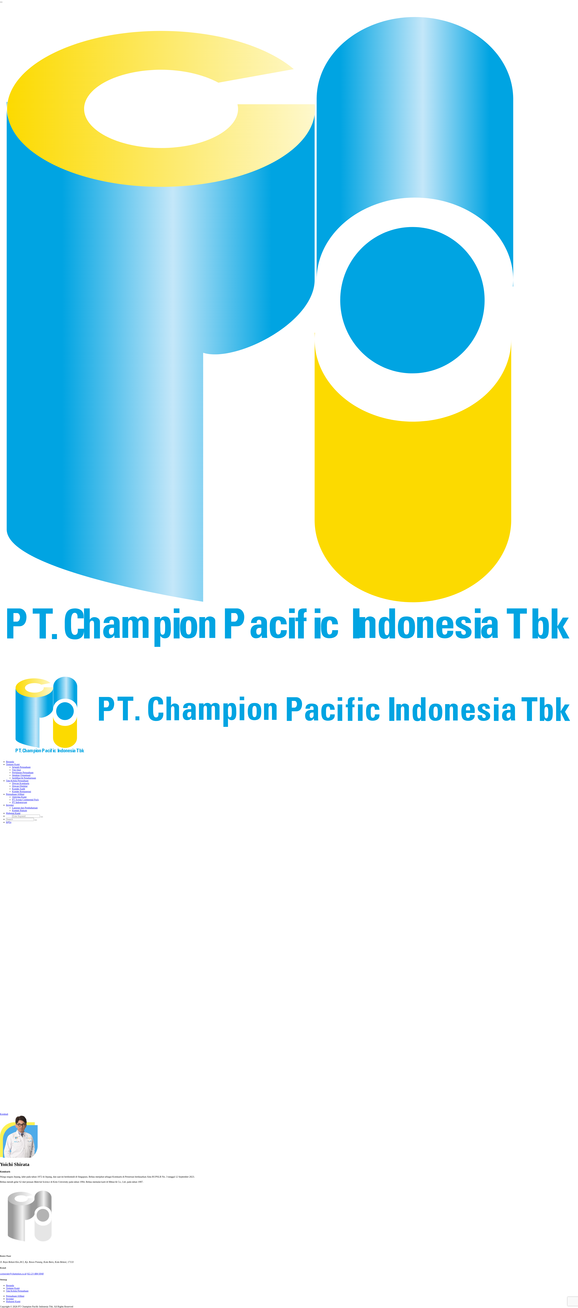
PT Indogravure (19, 802)
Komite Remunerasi (21, 791)
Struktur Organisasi (21, 775)
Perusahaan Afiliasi (15, 1296)
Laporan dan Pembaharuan (25, 807)
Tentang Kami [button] (13, 764)
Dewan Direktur (20, 786)
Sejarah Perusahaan (21, 767)
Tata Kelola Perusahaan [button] (17, 780)
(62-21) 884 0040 (35, 1273)
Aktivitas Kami (19, 797)
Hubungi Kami (13, 813)
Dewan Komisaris (20, 783)
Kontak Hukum (19, 810)
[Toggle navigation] (1, 2)
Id (7, 822)
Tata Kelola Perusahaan (17, 1291)
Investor (10, 1298)
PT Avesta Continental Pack (25, 799)
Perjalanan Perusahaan (22, 772)
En (10, 822)
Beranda (10, 761)
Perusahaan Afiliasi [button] (15, 794)
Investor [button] (10, 805)
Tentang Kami (13, 1288)
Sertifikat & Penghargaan (24, 778)
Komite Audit (18, 789)
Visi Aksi (16, 770)
